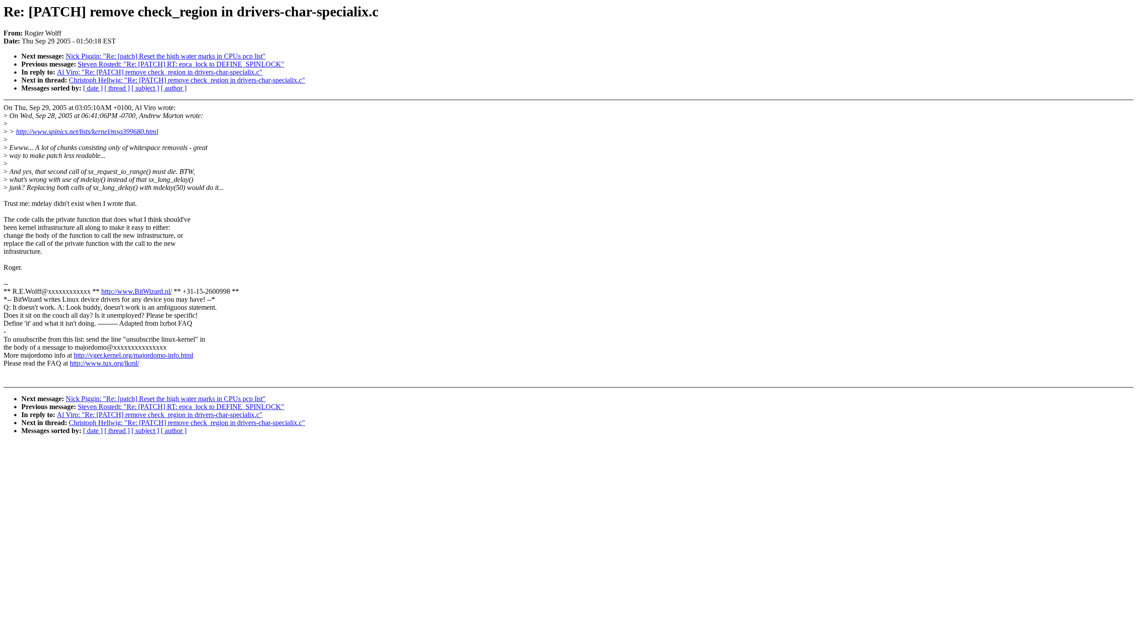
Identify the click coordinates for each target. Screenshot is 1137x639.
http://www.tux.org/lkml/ (104, 363)
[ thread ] (117, 88)
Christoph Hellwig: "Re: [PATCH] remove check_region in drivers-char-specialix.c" (187, 80)
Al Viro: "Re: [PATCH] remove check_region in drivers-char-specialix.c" (159, 72)
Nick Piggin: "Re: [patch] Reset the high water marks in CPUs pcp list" (166, 56)
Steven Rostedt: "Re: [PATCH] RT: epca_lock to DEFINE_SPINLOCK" (181, 64)
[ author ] (174, 88)
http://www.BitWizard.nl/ (136, 291)
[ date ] (93, 88)
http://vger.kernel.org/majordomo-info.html (133, 355)
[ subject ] (145, 88)
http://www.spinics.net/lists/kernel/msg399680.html (87, 131)
